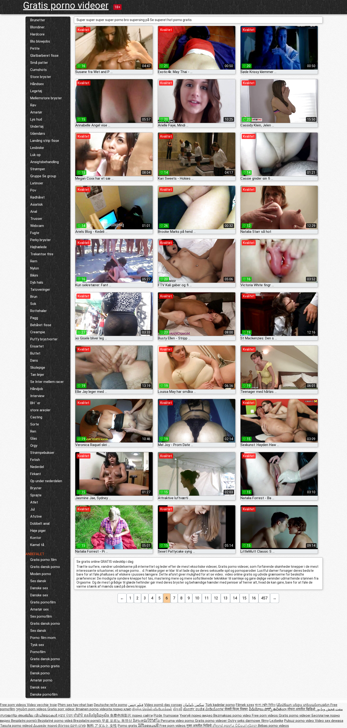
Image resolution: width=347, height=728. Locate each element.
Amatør (36, 112)
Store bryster (40, 77)
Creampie (37, 332)
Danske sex (39, 588)
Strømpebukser (42, 453)
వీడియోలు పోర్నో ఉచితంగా (268, 709)
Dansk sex (38, 687)
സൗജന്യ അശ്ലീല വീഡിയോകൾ (29, 715)
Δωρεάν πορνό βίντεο (51, 726)
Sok (33, 304)
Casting (36, 417)
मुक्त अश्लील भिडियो (199, 726)
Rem (33, 261)
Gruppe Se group (43, 176)
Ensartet (37, 346)
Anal (33, 211)
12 (216, 598)
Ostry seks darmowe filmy (248, 721)
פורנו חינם (78, 726)
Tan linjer (37, 375)
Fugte (34, 233)
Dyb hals (36, 282)
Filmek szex (245, 705)
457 (264, 598)
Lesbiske (37, 148)
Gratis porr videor (61, 709)
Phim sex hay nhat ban (75, 705)
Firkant (35, 474)
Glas (33, 438)
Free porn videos (13, 705)
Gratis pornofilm (43, 602)
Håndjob (36, 389)
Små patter (39, 63)
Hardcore (37, 34)
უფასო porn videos (31, 709)
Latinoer (36, 183)
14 (235, 598)
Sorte (34, 424)
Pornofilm (38, 652)
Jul (32, 509)
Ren (33, 431)
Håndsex (37, 84)
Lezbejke (276, 721)
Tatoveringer (40, 289)
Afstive (36, 516)
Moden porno (40, 574)
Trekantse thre (41, 254)
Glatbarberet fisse (44, 55)
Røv (33, 105)
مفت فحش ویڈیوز (329, 709)
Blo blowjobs (40, 41)
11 (206, 598)
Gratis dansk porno (45, 567)
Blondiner (37, 27)
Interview (37, 396)
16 (254, 598)
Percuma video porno (178, 721)
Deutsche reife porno (110, 705)
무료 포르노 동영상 (117, 721)
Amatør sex (39, 609)
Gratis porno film (43, 560)
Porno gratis (128, 726)
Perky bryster (40, 240)
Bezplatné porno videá (55, 721)
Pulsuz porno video (299, 721)
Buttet (35, 353)
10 (197, 598)
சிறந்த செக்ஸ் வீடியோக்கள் (152, 709)
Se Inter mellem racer (47, 382)
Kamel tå (37, 545)
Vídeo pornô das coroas (163, 705)
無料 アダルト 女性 (102, 726)
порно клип (122, 709)
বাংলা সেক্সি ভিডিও (265, 705)
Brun (33, 297)
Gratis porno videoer (66, 5)
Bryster (36, 488)
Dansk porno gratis (45, 666)
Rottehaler (38, 311)
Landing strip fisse (44, 141)
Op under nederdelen (46, 481)
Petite (35, 48)
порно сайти (142, 715)
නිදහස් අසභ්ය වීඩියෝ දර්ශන (235, 726)
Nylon (34, 268)
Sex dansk (38, 581)
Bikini (34, 275)
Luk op (35, 155)
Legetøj (36, 91)
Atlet (34, 502)
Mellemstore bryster (46, 98)
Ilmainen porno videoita (94, 709)
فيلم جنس (135, 705)
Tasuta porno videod (16, 726)
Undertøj (36, 126)
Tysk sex (37, 645)
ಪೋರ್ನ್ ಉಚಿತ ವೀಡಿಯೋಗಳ (203, 709)
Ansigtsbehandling (44, 162)
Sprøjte (36, 495)
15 (244, 598)
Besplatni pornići (24, 721)
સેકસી (177, 709)
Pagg (34, 318)
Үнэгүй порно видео (196, 715)
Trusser (36, 219)
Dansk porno (40, 673)
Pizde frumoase (166, 715)
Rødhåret (37, 197)
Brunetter (37, 20)
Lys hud (36, 119)
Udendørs (37, 133)
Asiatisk (36, 204)
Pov (33, 190)
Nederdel (37, 467)
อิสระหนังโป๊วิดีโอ (147, 721)
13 (225, 598)
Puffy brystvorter (44, 339)
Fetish (35, 460)
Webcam (37, 226)
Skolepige (37, 367)
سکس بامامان (193, 705)
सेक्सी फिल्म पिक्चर (236, 709)
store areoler (40, 410)
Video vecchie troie (42, 705)
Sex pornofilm (41, 616)
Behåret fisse (40, 325)
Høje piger (38, 531)
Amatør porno (41, 680)
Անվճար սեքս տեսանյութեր (303, 705)
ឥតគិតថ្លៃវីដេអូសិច (97, 715)
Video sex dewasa (329, 721)
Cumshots (38, 70)
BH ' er (35, 403)
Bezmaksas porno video (232, 715)
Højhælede (38, 247)
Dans (34, 360)
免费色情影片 (121, 715)
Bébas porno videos (273, 726)
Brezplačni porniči (87, 721)
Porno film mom (43, 638)
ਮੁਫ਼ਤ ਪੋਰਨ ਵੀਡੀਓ (71, 715)
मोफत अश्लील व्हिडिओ (302, 709)
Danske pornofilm (44, 694)
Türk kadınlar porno (220, 705)
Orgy (33, 445)
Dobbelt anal (40, 523)
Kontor (35, 538)
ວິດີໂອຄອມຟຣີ (149, 726)
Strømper (37, 169)
